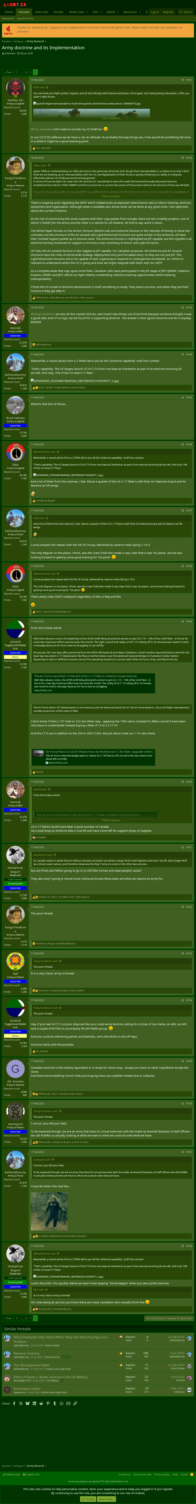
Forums (24, 12)
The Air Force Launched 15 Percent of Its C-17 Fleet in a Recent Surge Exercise (85, 676)
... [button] (21, 72)
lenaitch (180, 1380)
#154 (189, 1000)
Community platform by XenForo (98, 1481)
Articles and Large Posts (58, 1369)
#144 (189, 354)
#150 (189, 781)
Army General (52, 1357)
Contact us (124, 1474)
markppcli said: (41, 1159)
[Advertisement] (46, 62)
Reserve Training (26, 1353)
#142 (189, 157)
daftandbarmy (21, 1345)
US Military (53, 1380)
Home (9, 12)
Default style (12, 1474)
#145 (189, 397)
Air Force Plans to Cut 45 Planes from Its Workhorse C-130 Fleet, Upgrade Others (99, 751)
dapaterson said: (42, 855)
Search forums (25, 18)
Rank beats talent (27, 1388)
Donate (58, 12)
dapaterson (20, 1392)
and (55, 943)
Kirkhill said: (40, 789)
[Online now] (15, 96)
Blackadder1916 (22, 1380)
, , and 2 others (61, 1093)
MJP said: (38, 1289)
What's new (76, 12)
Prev (9, 72)
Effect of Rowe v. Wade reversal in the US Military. (51, 1377)
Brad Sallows (178, 1368)
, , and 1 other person (65, 297)
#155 (189, 1061)
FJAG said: (38, 87)
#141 (189, 80)
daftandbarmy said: (44, 451)
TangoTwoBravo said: (45, 961)
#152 (189, 906)
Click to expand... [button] (111, 118)
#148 (189, 566)
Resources (130, 12)
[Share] (182, 80)
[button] (87, 11)
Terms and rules (142, 1474)
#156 (189, 1103)
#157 (189, 1152)
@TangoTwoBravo (43, 314)
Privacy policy (162, 1474)
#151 (189, 847)
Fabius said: (40, 165)
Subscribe (41, 12)
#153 (189, 953)
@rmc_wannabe (41, 129)
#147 (189, 510)
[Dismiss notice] (190, 27)
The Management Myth (32, 1365)
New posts (8, 18)
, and (53, 611)
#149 (189, 621)
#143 (189, 307)
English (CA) (32, 1474)
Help (175, 1474)
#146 (189, 444)
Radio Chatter (52, 1345)
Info (95, 12)
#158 (189, 1246)
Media (111, 12)
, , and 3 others (62, 387)
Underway (179, 1391)
